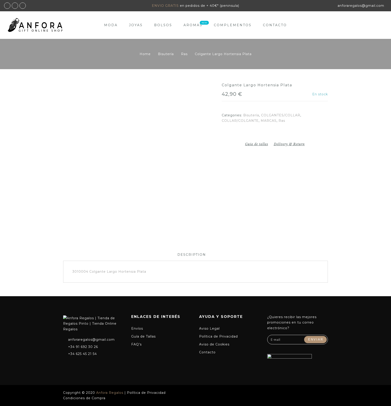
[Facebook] (65, 363)
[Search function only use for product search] (372, 25)
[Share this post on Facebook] (270, 133)
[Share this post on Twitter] (279, 133)
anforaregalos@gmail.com (91, 340)
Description (191, 255)
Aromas (193, 25)
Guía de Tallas (143, 336)
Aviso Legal (209, 328)
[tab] (191, 255)
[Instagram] (74, 363)
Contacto (275, 25)
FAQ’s (136, 344)
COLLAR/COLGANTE (240, 121)
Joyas (136, 25)
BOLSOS (163, 25)
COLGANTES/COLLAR (280, 115)
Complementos (233, 25)
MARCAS (269, 121)
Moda (111, 25)
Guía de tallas (256, 144)
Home (145, 54)
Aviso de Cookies (214, 344)
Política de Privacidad (218, 336)
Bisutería (166, 54)
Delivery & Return (289, 144)
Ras (184, 54)
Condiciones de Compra (84, 398)
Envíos (137, 328)
